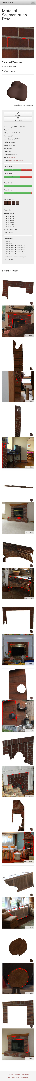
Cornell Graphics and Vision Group (18, 1074)
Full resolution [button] (18, 115)
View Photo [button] (18, 120)
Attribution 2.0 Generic (16, 160)
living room (11, 157)
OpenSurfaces (7, 2)
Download (11, 1077)
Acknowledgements (22, 1077)
